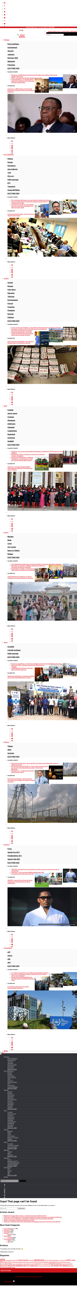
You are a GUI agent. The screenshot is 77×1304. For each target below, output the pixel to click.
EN (22, 30)
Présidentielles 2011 (15, 856)
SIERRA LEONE (3, 1267)
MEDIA (6, 1051)
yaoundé (13, 1267)
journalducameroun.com (22, 1276)
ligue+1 (68, 1262)
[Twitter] (12, 143)
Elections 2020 (13, 58)
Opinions (6, 742)
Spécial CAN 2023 (14, 859)
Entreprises (12, 166)
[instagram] (12, 145)
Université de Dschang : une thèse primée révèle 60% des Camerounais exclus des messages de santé (22, 333)
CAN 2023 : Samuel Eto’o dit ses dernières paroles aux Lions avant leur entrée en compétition (20, 882)
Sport (5, 406)
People (6, 1177)
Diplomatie (11, 61)
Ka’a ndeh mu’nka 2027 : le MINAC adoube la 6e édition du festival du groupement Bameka (28, 566)
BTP (9, 183)
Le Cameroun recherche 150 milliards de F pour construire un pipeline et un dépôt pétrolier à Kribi (22, 206)
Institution (11, 438)
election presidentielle (50, 1262)
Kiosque (10, 286)
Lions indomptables (17, 1264)
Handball (11, 441)
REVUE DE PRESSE (6, 1266)
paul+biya (52, 1264)
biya (17, 1260)
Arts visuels (12, 547)
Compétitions (12, 431)
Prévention (11, 65)
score (71, 1266)
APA (9, 959)
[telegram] (12, 148)
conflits (68, 1260)
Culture (6, 532)
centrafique (56, 1260)
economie (40, 1262)
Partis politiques (13, 44)
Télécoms (11, 297)
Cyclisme (11, 417)
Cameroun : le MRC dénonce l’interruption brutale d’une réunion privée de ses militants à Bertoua (21, 90)
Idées (9, 750)
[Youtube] (12, 151)
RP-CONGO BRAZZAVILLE (44, 1266)
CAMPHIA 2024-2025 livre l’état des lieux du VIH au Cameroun (22, 668)
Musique (10, 537)
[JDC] (21, 36)
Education (11, 293)
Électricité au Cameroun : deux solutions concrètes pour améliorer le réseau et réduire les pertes (21, 780)
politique (63, 1264)
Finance (10, 159)
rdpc (66, 1264)
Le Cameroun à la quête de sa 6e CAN (22, 874)
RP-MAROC (55, 1266)
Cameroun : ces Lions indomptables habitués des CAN (27, 872)
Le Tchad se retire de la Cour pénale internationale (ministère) (29, 973)
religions (70, 1264)
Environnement (13, 300)
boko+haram (23, 1260)
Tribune (10, 746)
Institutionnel (12, 48)
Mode (9, 540)
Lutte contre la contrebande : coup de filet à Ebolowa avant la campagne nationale (36, 327)
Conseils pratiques (14, 650)
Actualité (11, 647)
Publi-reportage (13, 180)
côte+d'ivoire (22, 1262)
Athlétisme (11, 424)
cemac (51, 1260)
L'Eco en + (11, 176)
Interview (11, 753)
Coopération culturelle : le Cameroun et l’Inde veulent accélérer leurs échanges (23, 569)
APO (9, 963)
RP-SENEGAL (65, 1266)
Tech (9, 173)
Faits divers (12, 290)
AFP (9, 952)
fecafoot (61, 1262)
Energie (10, 162)
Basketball (11, 434)
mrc (42, 1264)
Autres (10, 956)
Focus (10, 849)
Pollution (11, 317)
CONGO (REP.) (7, 1262)
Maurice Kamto (30, 1264)
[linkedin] (12, 147)
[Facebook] (12, 141)
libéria (64, 1262)
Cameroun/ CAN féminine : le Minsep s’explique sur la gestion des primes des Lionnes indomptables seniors (22, 459)
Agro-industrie (13, 169)
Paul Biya (58, 1264)
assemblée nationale (10, 1260)
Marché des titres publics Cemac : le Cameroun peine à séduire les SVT (25, 1215)
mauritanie (37, 1264)
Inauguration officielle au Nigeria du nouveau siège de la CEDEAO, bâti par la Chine (23, 978)
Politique (6, 40)
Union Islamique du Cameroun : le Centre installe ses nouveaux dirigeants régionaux (36, 564)
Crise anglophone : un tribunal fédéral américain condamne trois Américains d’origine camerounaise (22, 81)
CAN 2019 (47, 1260)
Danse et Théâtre (14, 551)
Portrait (10, 304)
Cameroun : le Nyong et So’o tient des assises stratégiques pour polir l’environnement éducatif (29, 329)
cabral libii (31, 1260)
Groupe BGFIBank (14, 190)
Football (10, 410)
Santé (5, 642)
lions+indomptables (6, 1264)
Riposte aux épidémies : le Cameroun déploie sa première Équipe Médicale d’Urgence (36, 664)
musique (46, 1264)
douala (28, 1262)
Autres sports (12, 413)
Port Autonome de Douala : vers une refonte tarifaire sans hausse (31, 200)
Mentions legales (6, 1270)
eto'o (57, 1262)
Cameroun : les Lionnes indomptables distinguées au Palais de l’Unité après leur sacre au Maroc (20, 468)
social (9, 1267)
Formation (11, 307)
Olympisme (11, 420)
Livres (10, 544)
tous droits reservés (36, 1276)
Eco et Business (9, 154)
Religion (10, 554)
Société (6, 278)
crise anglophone (15, 1262)
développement (34, 1262)
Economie (7, 1231)
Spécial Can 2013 (14, 852)
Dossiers (6, 844)
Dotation (11, 314)
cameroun (39, 1260)
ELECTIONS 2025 (13, 68)
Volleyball (11, 427)
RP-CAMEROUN (32, 1266)
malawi (25, 1264)
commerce (62, 1260)
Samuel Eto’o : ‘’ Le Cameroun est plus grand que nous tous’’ (22, 771)
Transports (11, 187)
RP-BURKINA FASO (19, 1266)
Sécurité (10, 51)
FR (20, 30)
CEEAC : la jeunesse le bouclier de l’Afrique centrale (26, 78)
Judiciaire (11, 54)
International (8, 948)
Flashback (11, 310)
